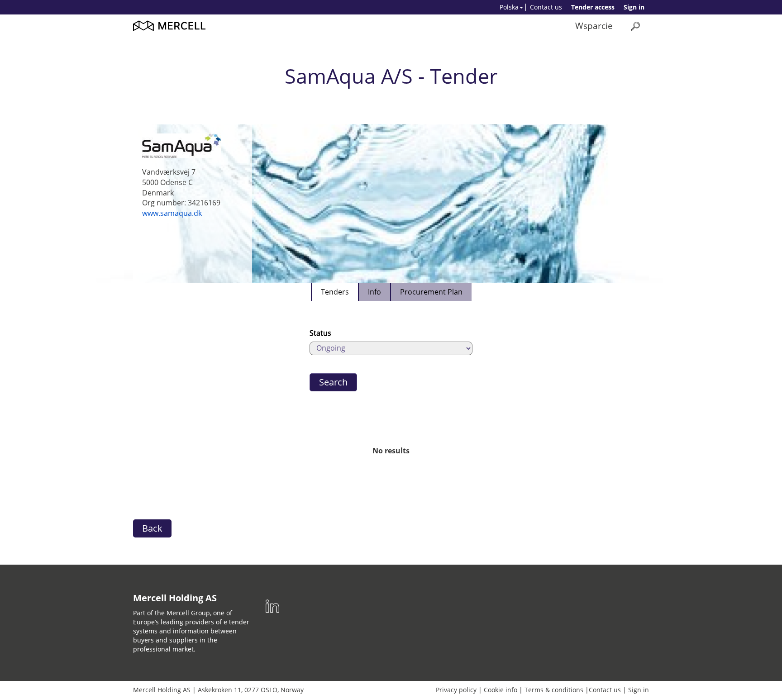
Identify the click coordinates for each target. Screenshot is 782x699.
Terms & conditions (554, 689)
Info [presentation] (374, 292)
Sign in (634, 7)
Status (320, 333)
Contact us (546, 7)
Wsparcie (594, 25)
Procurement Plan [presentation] (431, 292)
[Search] (635, 26)
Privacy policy (456, 689)
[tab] (334, 292)
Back (152, 528)
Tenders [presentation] (335, 292)
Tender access (593, 7)
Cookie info (500, 689)
